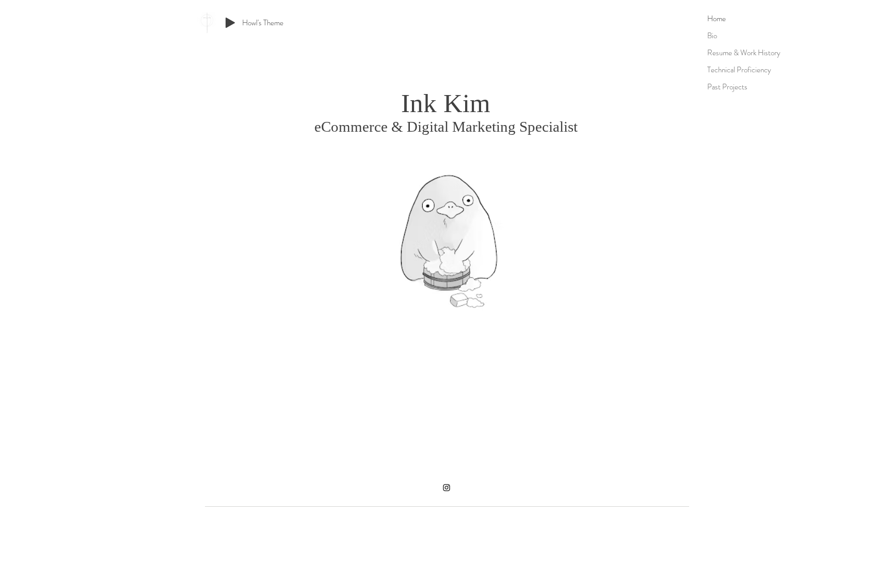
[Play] (230, 23)
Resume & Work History (743, 52)
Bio (712, 35)
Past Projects (727, 86)
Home (716, 18)
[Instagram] (446, 487)
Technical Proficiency (739, 69)
